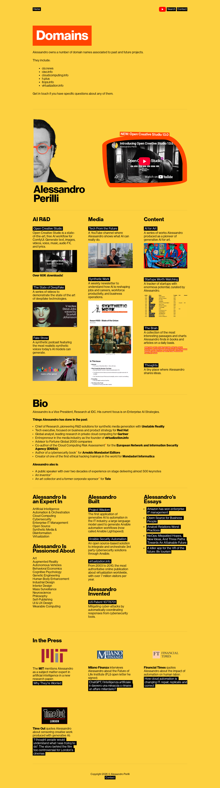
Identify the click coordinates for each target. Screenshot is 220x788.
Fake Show (41, 338)
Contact (182, 9)
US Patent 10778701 (102, 602)
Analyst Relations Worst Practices (163, 528)
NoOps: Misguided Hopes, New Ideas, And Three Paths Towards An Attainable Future (166, 539)
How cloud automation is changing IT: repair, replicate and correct (166, 682)
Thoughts (151, 365)
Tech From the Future (103, 228)
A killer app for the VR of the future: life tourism (166, 550)
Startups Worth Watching (161, 279)
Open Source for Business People (165, 519)
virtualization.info (100, 561)
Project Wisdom (99, 509)
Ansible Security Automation (107, 539)
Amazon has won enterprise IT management (166, 510)
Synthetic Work (99, 279)
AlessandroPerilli (59, 194)
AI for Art (151, 228)
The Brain (151, 328)
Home (37, 9)
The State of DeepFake (49, 287)
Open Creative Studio (48, 228)
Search (171, 9)
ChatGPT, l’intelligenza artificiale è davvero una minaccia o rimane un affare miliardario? (110, 686)
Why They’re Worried (47, 683)
